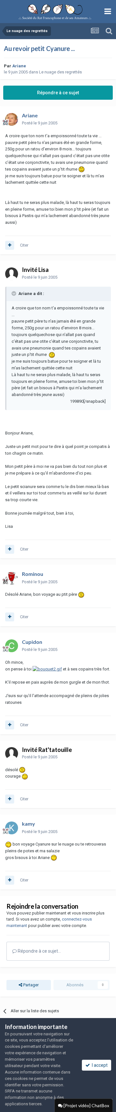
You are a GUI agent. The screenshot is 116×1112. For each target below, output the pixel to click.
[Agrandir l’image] (81, 169)
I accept (99, 1065)
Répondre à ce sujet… (39, 951)
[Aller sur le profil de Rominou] (11, 578)
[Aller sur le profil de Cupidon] (11, 645)
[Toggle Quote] (14, 293)
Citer (24, 245)
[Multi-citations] (9, 245)
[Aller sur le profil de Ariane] (11, 119)
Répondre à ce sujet (58, 92)
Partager (30, 984)
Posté (39, 123)
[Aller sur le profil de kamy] (11, 827)
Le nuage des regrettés (60, 72)
